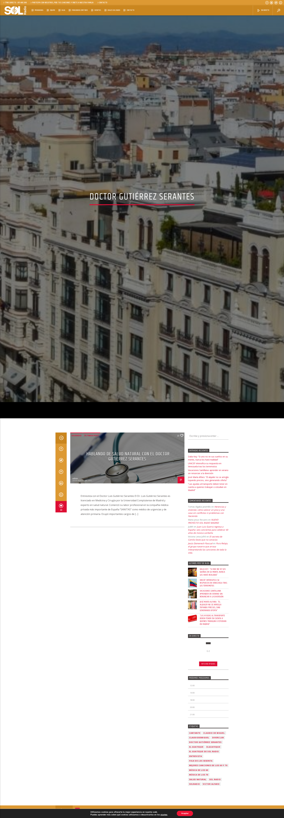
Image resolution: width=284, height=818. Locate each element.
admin (75, 516)
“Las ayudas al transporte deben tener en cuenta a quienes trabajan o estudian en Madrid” (207, 525)
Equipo (52, 10)
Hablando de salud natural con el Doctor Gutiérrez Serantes (128, 495)
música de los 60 (198, 808)
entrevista (195, 794)
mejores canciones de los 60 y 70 (208, 804)
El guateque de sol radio (204, 790)
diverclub (218, 776)
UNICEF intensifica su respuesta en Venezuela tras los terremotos (213, 621)
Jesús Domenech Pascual (200, 581)
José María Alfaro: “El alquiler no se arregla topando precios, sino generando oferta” (211, 644)
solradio (76, 473)
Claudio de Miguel (214, 771)
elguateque (213, 785)
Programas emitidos (80, 10)
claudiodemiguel (199, 776)
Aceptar (185, 813)
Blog (63, 10)
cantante (195, 771)
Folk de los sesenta (201, 799)
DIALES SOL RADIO (114, 10)
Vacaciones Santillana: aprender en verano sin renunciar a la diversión (212, 632)
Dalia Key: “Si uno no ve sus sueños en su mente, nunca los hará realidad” (213, 610)
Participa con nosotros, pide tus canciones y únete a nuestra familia (63, 2)
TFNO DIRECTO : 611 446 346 (16, 2)
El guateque (196, 785)
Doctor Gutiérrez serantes (205, 780)
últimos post (91, 473)
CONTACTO (103, 2)
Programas (39, 10)
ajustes (163, 814)
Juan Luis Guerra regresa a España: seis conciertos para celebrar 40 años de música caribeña (208, 568)
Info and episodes (208, 702)
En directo (265, 10)
